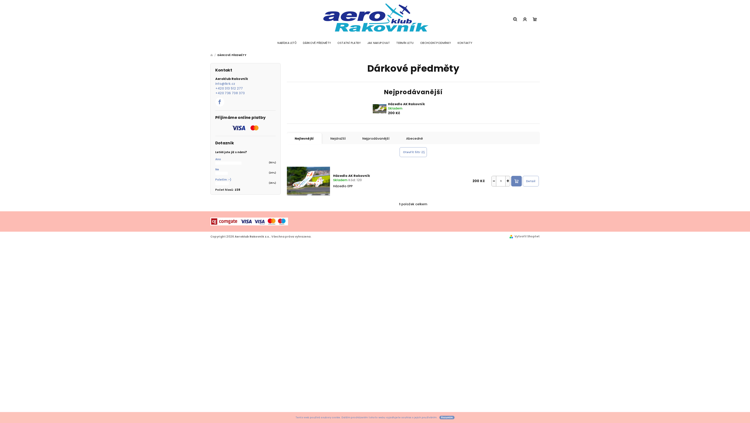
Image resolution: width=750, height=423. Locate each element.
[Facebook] (219, 102)
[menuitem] (287, 42)
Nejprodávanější (376, 138)
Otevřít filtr (411, 152)
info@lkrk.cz (225, 83)
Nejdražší (338, 138)
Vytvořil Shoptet (527, 236)
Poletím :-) (223, 180)
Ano (218, 159)
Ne (217, 169)
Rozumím (447, 417)
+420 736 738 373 (230, 93)
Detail (530, 181)
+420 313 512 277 (229, 88)
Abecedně (414, 138)
